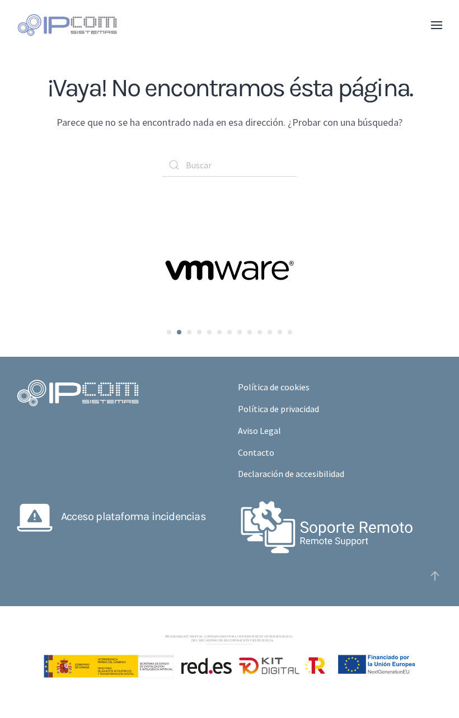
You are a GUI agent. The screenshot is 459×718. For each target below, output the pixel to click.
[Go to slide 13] (290, 332)
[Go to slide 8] (239, 332)
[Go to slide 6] (219, 332)
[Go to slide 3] (189, 332)
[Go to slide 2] (179, 332)
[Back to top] (435, 576)
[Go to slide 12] (280, 332)
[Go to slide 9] (249, 332)
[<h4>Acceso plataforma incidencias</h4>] (35, 515)
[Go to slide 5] (209, 332)
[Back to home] (67, 25)
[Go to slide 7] (229, 332)
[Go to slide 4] (199, 332)
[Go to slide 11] (270, 332)
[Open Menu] (436, 25)
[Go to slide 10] (259, 332)
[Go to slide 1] (169, 332)
